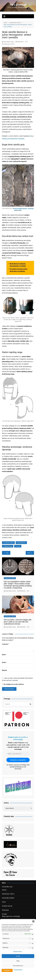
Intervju (4, 890)
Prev (7, 553)
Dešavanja (5, 910)
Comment (5, 644)
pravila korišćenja (15, 767)
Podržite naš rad (7, 906)
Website (4, 670)
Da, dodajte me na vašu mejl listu (13, 684)
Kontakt (4, 914)
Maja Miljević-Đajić (9, 41)
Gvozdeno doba (8, 542)
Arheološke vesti (7, 886)
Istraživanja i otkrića (9, 44)
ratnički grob (8, 546)
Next (28, 553)
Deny (18, 961)
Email (4, 662)
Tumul (18, 546)
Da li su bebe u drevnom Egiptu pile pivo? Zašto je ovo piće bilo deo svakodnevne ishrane (17, 622)
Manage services (18, 951)
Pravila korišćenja (18, 969)
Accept (18, 956)
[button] (33, 921)
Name (4, 654)
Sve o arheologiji (18, 4)
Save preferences (18, 965)
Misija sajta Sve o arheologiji (11, 916)
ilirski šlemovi (22, 542)
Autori (4, 902)
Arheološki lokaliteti (8, 898)
